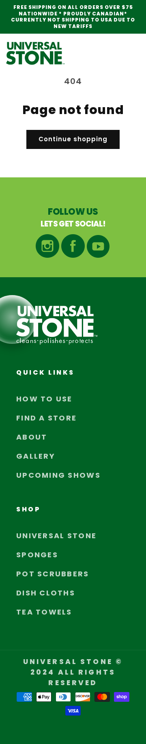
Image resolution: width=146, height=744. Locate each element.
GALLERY (35, 456)
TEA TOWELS (44, 612)
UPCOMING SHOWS (58, 475)
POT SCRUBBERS (52, 574)
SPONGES (37, 555)
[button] (131, 53)
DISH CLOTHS (45, 593)
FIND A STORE (46, 418)
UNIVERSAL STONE (56, 536)
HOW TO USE (44, 399)
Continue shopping (73, 139)
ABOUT (31, 437)
